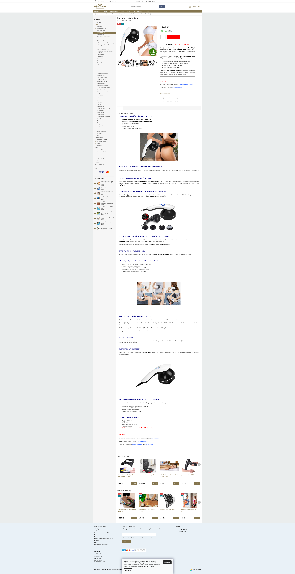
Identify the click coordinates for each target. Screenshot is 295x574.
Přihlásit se (126, 541)
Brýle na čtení (100, 110)
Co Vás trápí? (100, 26)
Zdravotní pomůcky (101, 28)
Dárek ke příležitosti (101, 152)
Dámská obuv (100, 65)
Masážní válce (100, 34)
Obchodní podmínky (151, 1)
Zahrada (98, 143)
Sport (98, 135)
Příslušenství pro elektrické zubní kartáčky (105, 51)
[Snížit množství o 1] (166, 38)
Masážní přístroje (101, 32)
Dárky (98, 160)
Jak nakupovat (139, 1)
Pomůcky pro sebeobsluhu (104, 87)
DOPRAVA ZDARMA (99, 164)
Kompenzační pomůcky (102, 85)
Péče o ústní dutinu (101, 41)
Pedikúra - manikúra (102, 71)
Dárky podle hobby (101, 150)
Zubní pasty (100, 56)
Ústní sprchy (100, 59)
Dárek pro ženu (100, 154)
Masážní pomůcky (101, 30)
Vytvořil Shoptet (197, 569)
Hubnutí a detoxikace (102, 90)
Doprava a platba (98, 537)
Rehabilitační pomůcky (102, 81)
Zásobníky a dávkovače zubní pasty (105, 43)
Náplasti (99, 98)
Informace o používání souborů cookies (103, 538)
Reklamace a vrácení (99, 535)
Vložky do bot (100, 67)
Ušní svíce (99, 104)
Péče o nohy (100, 61)
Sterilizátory (100, 125)
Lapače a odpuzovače (102, 139)
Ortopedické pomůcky (102, 77)
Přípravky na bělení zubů (103, 45)
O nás (95, 542)
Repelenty (99, 123)
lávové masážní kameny (186, 84)
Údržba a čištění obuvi (102, 73)
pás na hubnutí (149, 444)
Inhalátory (99, 127)
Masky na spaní (100, 112)
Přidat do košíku (174, 37)
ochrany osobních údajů (135, 566)
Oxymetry (99, 119)
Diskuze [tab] (126, 108)
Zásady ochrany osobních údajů (101, 533)
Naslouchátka (100, 106)
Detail (134, 518)
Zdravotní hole (100, 114)
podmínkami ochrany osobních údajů (143, 538)
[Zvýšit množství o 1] (166, 36)
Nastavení (128, 570)
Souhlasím (167, 562)
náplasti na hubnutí (137, 444)
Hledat (162, 6)
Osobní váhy (100, 94)
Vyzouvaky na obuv (101, 63)
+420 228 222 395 (182, 531)
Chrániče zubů (100, 47)
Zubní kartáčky (100, 54)
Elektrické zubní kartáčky (103, 49)
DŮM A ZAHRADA (99, 137)
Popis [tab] (120, 108)
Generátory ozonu (101, 121)
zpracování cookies (149, 566)
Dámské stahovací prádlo (103, 92)
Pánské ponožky (101, 75)
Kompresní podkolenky (102, 69)
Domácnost (99, 145)
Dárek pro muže (100, 156)
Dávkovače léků (101, 83)
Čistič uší (99, 102)
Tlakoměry (99, 129)
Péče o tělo (99, 133)
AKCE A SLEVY (98, 22)
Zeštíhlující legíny (101, 96)
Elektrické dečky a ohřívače (103, 116)
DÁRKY (96, 148)
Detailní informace (164, 94)
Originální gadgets (101, 158)
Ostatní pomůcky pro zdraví (103, 108)
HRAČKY (97, 162)
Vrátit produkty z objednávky (101, 544)
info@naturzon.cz (183, 529)
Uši (97, 100)
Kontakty (96, 540)
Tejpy (98, 39)
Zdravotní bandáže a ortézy (103, 37)
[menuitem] (97, 11)
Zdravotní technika (101, 131)
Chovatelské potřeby (102, 141)
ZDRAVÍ (96, 24)
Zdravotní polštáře (101, 79)
